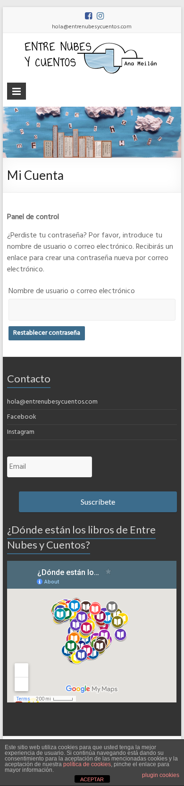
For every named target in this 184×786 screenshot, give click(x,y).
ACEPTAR (92, 779)
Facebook (21, 417)
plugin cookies (160, 775)
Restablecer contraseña (46, 333)
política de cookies (87, 764)
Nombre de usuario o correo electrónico (71, 291)
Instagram (20, 432)
